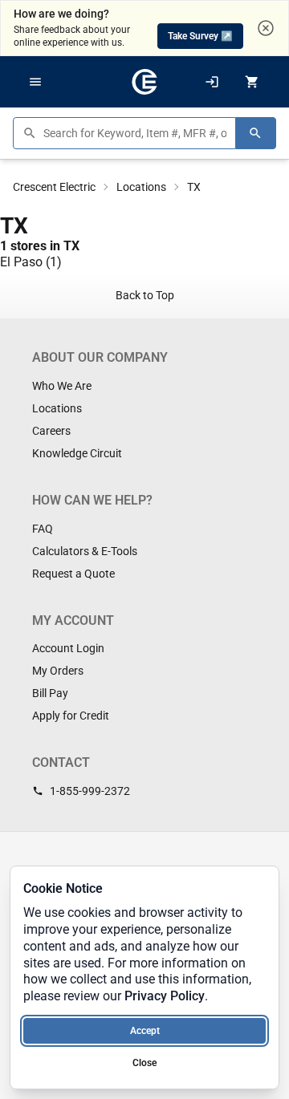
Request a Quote (73, 573)
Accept (145, 1030)
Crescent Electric (54, 186)
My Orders (57, 670)
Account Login (68, 648)
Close (144, 1063)
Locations (141, 186)
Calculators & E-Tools (84, 551)
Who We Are (62, 385)
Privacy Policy (164, 996)
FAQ (42, 528)
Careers (51, 430)
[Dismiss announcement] (265, 28)
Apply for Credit (70, 715)
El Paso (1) (31, 262)
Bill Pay (50, 693)
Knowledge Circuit (77, 453)
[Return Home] (144, 82)
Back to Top (145, 295)
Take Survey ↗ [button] (200, 36)
